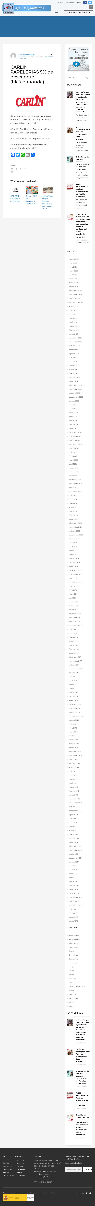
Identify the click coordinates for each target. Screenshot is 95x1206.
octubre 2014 (74, 807)
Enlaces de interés (7, 1171)
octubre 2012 (74, 901)
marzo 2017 (73, 692)
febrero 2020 (74, 562)
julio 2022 (72, 452)
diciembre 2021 (75, 480)
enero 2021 (73, 519)
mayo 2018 (73, 637)
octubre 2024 (74, 346)
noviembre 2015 (75, 755)
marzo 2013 (73, 882)
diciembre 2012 (75, 893)
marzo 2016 (73, 740)
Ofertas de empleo (77, 986)
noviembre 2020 (75, 527)
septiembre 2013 (76, 858)
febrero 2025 (74, 330)
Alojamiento (74, 943)
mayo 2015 (73, 779)
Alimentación (74, 939)
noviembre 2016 (75, 708)
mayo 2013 (73, 874)
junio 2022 (73, 456)
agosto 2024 (74, 354)
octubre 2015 (74, 759)
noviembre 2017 (75, 661)
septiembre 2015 (75, 763)
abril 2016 (72, 736)
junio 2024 (73, 361)
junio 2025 (73, 314)
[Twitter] (90, 2)
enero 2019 (73, 610)
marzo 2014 (73, 834)
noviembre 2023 (75, 389)
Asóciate (20, 1160)
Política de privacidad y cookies (42, 1193)
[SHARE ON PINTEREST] (25, 169)
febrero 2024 (74, 377)
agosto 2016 (74, 720)
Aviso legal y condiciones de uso (16, 1193)
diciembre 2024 (75, 338)
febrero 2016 (74, 744)
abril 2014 (72, 830)
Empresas (20, 1175)
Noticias (72, 979)
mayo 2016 (73, 732)
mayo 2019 (73, 594)
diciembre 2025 (75, 291)
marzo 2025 (73, 326)
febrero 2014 (74, 838)
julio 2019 (72, 586)
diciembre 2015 (75, 752)
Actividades (74, 935)
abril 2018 (73, 641)
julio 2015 (72, 771)
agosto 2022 (74, 448)
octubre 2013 (74, 854)
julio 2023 (73, 405)
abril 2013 (72, 878)
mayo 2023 (73, 413)
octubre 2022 (74, 440)
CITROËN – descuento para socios (15, 198)
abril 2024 (73, 369)
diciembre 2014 (75, 799)
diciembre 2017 (75, 657)
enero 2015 (73, 795)
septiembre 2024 (76, 350)
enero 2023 (73, 428)
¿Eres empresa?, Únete (73, 2)
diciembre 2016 (75, 704)
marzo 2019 (73, 602)
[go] (87, 78)
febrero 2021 (74, 515)
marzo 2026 (74, 279)
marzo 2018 (73, 645)
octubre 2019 (74, 578)
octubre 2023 (74, 393)
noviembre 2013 (75, 850)
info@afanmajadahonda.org (45, 1171)
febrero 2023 (74, 425)
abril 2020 (73, 555)
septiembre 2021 (75, 491)
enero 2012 (73, 917)
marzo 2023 (74, 421)
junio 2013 (73, 870)
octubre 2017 (74, 665)
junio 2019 (73, 590)
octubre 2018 (74, 622)
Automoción (74, 947)
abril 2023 (73, 417)
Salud (71, 990)
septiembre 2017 (75, 669)
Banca (71, 951)
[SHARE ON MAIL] (12, 172)
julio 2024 (73, 358)
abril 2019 (72, 598)
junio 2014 (73, 822)
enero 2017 (73, 700)
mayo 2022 (73, 460)
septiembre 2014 (76, 811)
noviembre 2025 (75, 294)
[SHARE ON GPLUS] (21, 169)
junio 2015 (73, 775)
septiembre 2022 (76, 444)
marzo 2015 (73, 787)
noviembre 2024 (75, 342)
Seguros (72, 994)
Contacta (59, 2)
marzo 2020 (74, 558)
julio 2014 (72, 819)
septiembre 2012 (75, 905)
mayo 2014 (73, 826)
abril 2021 (72, 507)
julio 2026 (73, 263)
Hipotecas (73, 963)
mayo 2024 (73, 365)
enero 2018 (73, 653)
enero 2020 (73, 566)
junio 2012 (73, 913)
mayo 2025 (73, 318)
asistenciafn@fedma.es (43, 1177)
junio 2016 (73, 728)
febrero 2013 (74, 885)
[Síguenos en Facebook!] (86, 1193)
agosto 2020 (74, 539)
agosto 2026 (74, 259)
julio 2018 (72, 629)
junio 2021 (73, 499)
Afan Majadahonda (27, 55)
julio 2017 (72, 677)
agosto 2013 (74, 862)
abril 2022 (73, 464)
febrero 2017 (74, 696)
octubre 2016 (74, 712)
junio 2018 (73, 633)
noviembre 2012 (75, 897)
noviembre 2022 (75, 436)
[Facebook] (85, 2)
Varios (71, 1002)
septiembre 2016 (76, 716)
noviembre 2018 (75, 618)
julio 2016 (72, 724)
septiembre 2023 (76, 397)
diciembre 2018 (75, 614)
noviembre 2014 (75, 803)
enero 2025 (73, 334)
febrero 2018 (74, 649)
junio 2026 (73, 267)
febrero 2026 (74, 283)
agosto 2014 (74, 815)
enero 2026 (73, 287)
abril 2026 (73, 275)
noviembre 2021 (75, 484)
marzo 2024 (74, 373)
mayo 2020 (73, 551)
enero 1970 (73, 921)
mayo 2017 (73, 685)
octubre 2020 (74, 531)
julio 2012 (72, 909)
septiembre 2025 (76, 302)
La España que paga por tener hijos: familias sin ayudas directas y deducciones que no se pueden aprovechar (83, 102)
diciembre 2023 (75, 385)
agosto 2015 (74, 767)
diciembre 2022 (75, 432)
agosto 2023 (74, 401)
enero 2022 (73, 476)
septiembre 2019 (76, 582)
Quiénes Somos (6, 1161)
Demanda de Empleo (8, 1176)
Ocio (71, 983)
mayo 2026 (73, 271)
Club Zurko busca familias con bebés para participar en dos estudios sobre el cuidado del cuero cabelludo (83, 224)
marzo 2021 (73, 511)
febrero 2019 (74, 606)
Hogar (71, 967)
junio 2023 (73, 409)
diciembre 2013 (75, 846)
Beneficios (49, 57)
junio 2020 (73, 547)
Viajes (71, 1006)
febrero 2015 (74, 791)
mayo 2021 (73, 503)
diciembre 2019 (75, 570)
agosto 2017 (74, 673)
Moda (71, 975)
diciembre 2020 (75, 523)
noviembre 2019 (75, 574)
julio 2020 (73, 543)
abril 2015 (72, 783)
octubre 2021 (74, 488)
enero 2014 (73, 842)
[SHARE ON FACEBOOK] (16, 169)
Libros (71, 971)
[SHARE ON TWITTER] (12, 169)
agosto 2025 (74, 306)
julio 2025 (72, 310)
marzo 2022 (73, 468)
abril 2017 (72, 688)
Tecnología (73, 998)
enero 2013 (73, 889)
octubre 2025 (74, 298)
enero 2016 (73, 748)
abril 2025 (73, 322)
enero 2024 (73, 381)
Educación (22, 58)
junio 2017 (73, 681)
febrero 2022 (74, 472)
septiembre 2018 (76, 625)
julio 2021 (72, 495)
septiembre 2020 (76, 535)
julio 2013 (72, 866)
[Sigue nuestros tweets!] (90, 1193)
